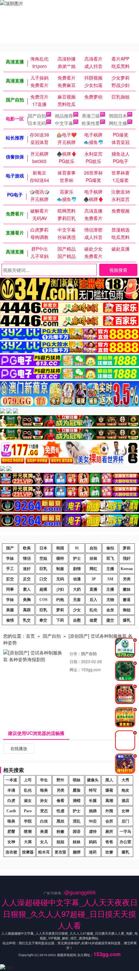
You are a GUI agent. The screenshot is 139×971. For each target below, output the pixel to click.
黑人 (109, 780)
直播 (93, 589)
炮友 (125, 790)
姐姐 (60, 842)
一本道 (11, 780)
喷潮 (28, 831)
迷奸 (27, 568)
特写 (93, 790)
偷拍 (110, 548)
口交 (43, 579)
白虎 (11, 800)
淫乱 (76, 821)
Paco (28, 811)
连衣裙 (11, 852)
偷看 (60, 800)
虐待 (93, 831)
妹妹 (76, 842)
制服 (60, 568)
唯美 (44, 790)
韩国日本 (118, 115)
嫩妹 (127, 589)
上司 (28, 780)
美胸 (27, 599)
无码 (60, 579)
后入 (93, 599)
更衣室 (60, 852)
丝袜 (93, 558)
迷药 (93, 852)
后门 (125, 821)
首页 (30, 636)
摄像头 (93, 780)
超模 (43, 589)
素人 (27, 589)
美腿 (10, 610)
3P (93, 579)
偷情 (10, 620)
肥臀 (11, 831)
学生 (44, 780)
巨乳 (43, 568)
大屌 (28, 842)
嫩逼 (127, 599)
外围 (109, 811)
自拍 (93, 548)
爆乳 (127, 620)
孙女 (44, 800)
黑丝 (60, 821)
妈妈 (93, 842)
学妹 (10, 558)
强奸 (127, 558)
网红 (93, 568)
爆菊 (109, 790)
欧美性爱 (91, 123)
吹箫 (109, 852)
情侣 (27, 558)
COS (43, 599)
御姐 (127, 610)
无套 (77, 599)
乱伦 (93, 610)
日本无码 (37, 123)
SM (110, 579)
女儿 (44, 842)
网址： (75, 669)
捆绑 (76, 852)
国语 (76, 831)
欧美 (27, 548)
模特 (60, 558)
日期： (75, 661)
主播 (110, 568)
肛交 (10, 579)
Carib (11, 811)
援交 (110, 620)
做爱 (93, 620)
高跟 (27, 610)
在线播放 (18, 748)
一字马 (125, 831)
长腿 (93, 800)
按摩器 (28, 852)
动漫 (77, 579)
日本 (43, 548)
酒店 (125, 800)
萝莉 (127, 548)
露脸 (76, 790)
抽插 (93, 811)
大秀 (125, 780)
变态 (44, 811)
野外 (60, 780)
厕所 (109, 831)
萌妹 (76, 780)
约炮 (60, 599)
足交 (27, 579)
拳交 (43, 620)
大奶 (77, 589)
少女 (77, 610)
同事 (10, 589)
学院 (28, 821)
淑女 (28, 800)
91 (77, 548)
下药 (60, 620)
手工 (10, 568)
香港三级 (91, 115)
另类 (127, 579)
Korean (127, 568)
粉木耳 (44, 852)
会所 (109, 821)
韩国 (60, 548)
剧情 (77, 568)
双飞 (110, 558)
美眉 (44, 831)
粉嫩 (60, 831)
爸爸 (109, 842)
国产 (10, 548)
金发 (110, 610)
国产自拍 (37, 115)
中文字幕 (64, 123)
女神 (125, 811)
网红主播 (118, 123)
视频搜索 (118, 270)
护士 (77, 558)
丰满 (11, 790)
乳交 (27, 620)
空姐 (43, 558)
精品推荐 (64, 115)
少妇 (60, 589)
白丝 (44, 821)
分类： (75, 653)
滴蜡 (76, 800)
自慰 (77, 620)
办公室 (125, 842)
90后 (93, 821)
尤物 (110, 599)
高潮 (109, 800)
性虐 (60, 811)
